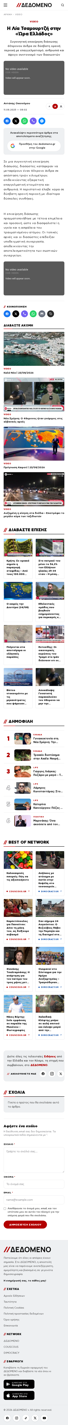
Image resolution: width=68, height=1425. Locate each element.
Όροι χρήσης (11, 1319)
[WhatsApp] (24, 121)
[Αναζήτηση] (62, 5)
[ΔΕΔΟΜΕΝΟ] (34, 5)
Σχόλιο (9, 1144)
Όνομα (9, 1177)
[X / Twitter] (15, 121)
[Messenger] (41, 121)
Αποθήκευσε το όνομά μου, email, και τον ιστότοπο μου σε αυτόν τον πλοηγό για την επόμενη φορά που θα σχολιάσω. (33, 1212)
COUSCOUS (11, 1347)
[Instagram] (51, 1073)
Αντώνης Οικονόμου (17, 103)
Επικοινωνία (11, 1325)
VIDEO (18, 14)
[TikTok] (25, 1418)
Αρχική (8, 14)
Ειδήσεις (50, 1056)
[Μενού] (5, 5)
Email (8, 1192)
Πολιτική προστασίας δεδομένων (24, 1313)
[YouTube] (44, 1418)
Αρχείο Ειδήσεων (14, 1295)
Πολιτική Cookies (14, 1307)
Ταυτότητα (10, 1301)
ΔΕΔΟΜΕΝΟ (39, 1065)
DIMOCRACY (11, 1353)
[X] (60, 1073)
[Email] (41, 313)
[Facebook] (7, 121)
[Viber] (33, 121)
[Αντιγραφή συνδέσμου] (50, 313)
